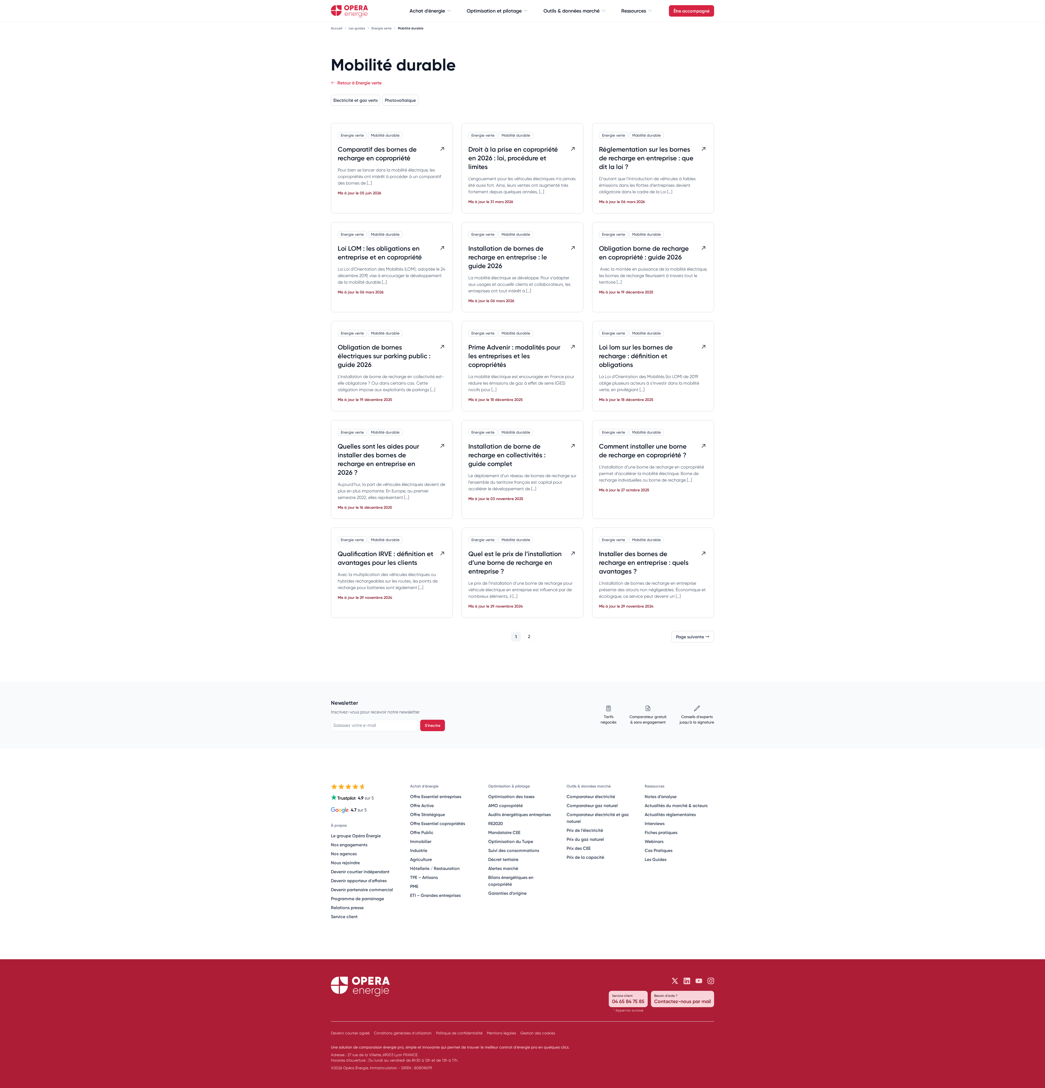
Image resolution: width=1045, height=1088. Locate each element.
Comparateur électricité (591, 796)
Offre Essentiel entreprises (435, 796)
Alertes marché (503, 868)
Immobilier (420, 841)
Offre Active (422, 805)
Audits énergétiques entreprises (519, 814)
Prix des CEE (579, 848)
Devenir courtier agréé (350, 1033)
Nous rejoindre (345, 862)
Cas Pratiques (658, 850)
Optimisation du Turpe (510, 841)
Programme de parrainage (357, 898)
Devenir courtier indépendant (360, 871)
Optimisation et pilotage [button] (494, 11)
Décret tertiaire (503, 859)
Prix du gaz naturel (585, 839)
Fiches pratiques (661, 832)
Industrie (418, 850)
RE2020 (495, 823)
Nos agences (344, 853)
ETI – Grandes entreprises (435, 895)
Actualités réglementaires (670, 814)
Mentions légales (501, 1033)
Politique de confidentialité (459, 1033)
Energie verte (381, 28)
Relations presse (347, 907)
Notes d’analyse (661, 796)
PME (414, 886)
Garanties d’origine (507, 893)
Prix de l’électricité (585, 830)
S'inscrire (432, 725)
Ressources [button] (633, 11)
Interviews (655, 823)
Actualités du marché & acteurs (676, 805)
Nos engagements (349, 844)
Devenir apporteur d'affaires (359, 880)
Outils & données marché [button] (571, 11)
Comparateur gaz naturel (592, 805)
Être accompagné (691, 11)
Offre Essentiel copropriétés (437, 823)
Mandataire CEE (504, 832)
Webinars (654, 841)
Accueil (337, 28)
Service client (344, 916)
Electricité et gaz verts (355, 100)
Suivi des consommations (513, 850)
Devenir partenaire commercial (362, 889)
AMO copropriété (505, 805)
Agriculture (421, 859)
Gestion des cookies (537, 1033)
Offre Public (422, 832)
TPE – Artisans (424, 877)
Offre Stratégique (427, 814)
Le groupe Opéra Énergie (356, 835)
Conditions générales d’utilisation (403, 1033)
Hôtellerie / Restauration (435, 868)
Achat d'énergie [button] (427, 11)
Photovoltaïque (400, 100)
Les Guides (655, 859)
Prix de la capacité (585, 857)
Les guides (357, 28)
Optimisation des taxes (511, 796)
